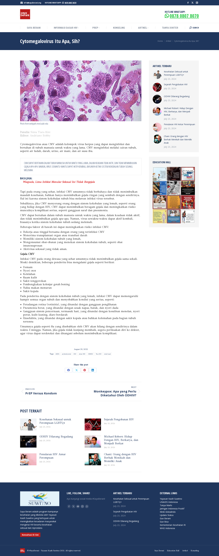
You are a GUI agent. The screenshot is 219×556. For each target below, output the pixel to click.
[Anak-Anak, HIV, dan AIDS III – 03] (160, 174)
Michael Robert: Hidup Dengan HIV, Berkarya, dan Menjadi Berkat (121, 440)
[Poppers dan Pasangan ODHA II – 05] (160, 216)
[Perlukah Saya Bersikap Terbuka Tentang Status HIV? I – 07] (188, 216)
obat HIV (82, 354)
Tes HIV (98, 354)
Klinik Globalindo (168, 511)
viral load (107, 354)
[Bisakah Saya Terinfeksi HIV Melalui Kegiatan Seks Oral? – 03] (174, 188)
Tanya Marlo (166, 505)
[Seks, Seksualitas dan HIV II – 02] (174, 174)
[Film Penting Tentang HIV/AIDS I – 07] (160, 188)
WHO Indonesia (167, 528)
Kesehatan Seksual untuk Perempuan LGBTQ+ (55, 421)
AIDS (57, 354)
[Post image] (28, 424)
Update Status (167, 515)
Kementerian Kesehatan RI (173, 525)
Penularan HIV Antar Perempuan (52, 456)
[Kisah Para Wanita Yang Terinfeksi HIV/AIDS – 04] (174, 202)
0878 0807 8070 (70, 2)
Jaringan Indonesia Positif (172, 508)
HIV (75, 354)
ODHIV (90, 354)
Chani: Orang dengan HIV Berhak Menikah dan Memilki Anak (120, 458)
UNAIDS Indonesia (169, 502)
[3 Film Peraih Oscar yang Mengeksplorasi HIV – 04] (174, 216)
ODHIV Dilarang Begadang (56, 436)
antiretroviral (66, 354)
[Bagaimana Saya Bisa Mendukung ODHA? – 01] (188, 202)
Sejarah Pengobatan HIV (119, 419)
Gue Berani (165, 518)
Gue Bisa (164, 521)
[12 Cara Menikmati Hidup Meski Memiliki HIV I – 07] (160, 202)
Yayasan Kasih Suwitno (171, 498)
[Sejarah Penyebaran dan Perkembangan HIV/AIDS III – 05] (188, 188)
